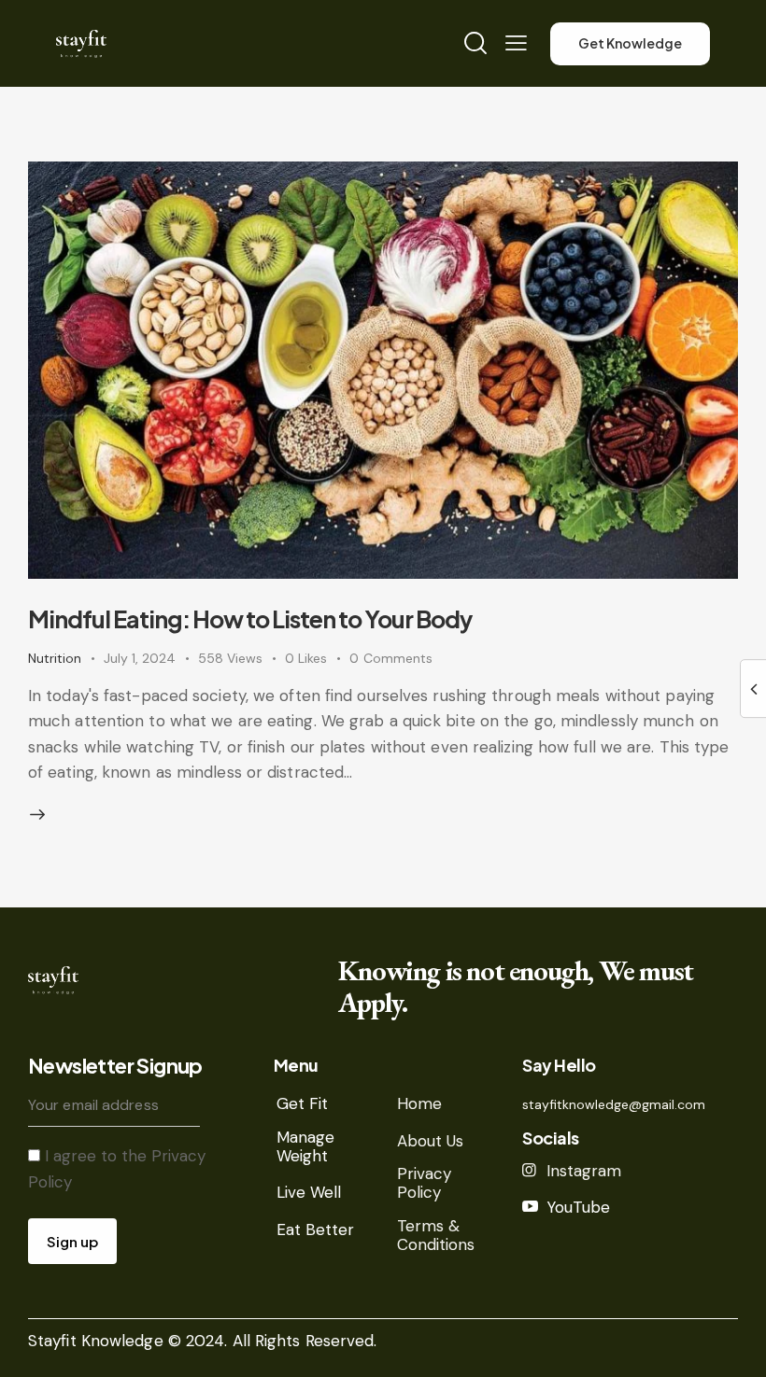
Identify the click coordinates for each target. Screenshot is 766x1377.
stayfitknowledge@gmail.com (613, 1104)
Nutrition (54, 658)
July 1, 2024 (140, 658)
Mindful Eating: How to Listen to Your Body (250, 619)
